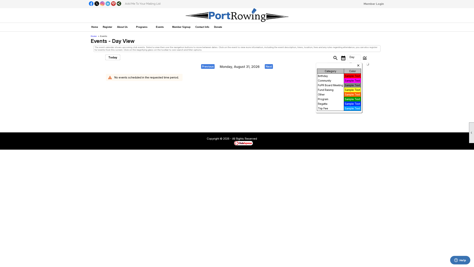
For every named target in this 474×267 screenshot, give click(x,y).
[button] (124, 27)
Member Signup (181, 27)
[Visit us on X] (96, 3)
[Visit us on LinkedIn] (108, 3)
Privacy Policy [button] (286, 139)
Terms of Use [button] (268, 139)
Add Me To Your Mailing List (143, 3)
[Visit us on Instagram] (102, 3)
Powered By (227, 143)
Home (94, 27)
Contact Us (196, 139)
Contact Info (202, 27)
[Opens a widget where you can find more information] (460, 260)
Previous (208, 66)
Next (269, 66)
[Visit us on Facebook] (91, 3)
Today (112, 57)
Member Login (374, 4)
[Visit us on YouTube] (113, 3)
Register (107, 27)
